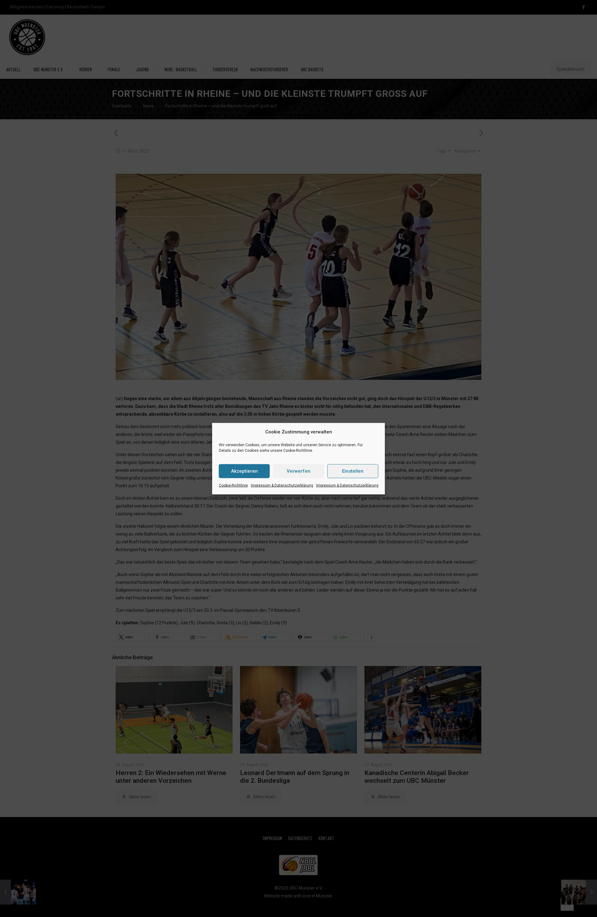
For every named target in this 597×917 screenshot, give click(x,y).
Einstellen (352, 471)
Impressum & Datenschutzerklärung (282, 485)
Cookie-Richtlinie (233, 485)
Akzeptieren (244, 471)
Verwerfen (298, 471)
